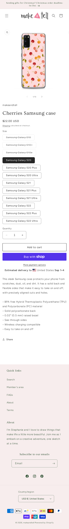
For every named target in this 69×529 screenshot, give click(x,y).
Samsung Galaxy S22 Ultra (22, 220)
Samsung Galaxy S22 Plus (21, 213)
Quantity (7, 228)
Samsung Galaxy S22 (18, 205)
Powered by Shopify (44, 523)
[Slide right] (42, 96)
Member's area (15, 387)
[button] (6, 15)
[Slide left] (27, 96)
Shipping (6, 125)
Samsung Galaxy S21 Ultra (21, 198)
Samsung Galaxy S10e (21, 153)
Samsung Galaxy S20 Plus (21, 167)
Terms (10, 410)
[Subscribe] (53, 463)
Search (11, 379)
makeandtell (28, 523)
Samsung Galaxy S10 (20, 138)
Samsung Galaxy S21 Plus (21, 190)
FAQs (10, 395)
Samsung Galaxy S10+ (21, 145)
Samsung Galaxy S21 (18, 183)
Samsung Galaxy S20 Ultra (22, 175)
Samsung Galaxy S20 (18, 160)
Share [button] (9, 339)
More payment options (34, 265)
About (10, 402)
